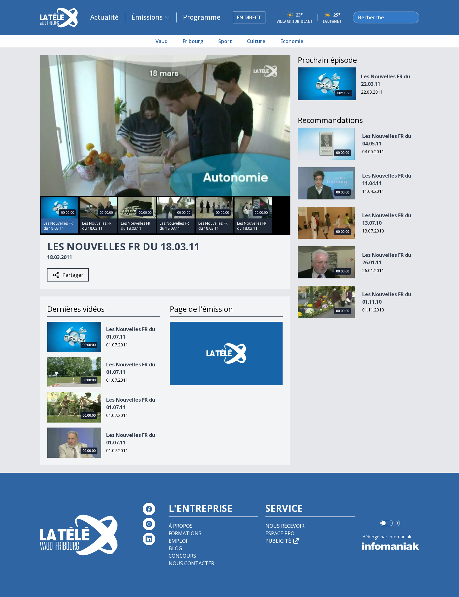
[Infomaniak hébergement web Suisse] (390, 546)
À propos (181, 525)
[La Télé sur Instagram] (149, 524)
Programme (201, 17)
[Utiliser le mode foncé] (398, 523)
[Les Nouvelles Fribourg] (226, 353)
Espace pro (279, 533)
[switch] (386, 523)
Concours (182, 555)
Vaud (161, 41)
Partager (72, 275)
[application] (165, 125)
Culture (256, 41)
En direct (249, 17)
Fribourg (193, 41)
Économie (292, 41)
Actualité (104, 17)
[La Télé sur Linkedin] (149, 539)
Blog (175, 548)
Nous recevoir (284, 525)
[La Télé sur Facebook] (149, 509)
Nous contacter (191, 563)
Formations (185, 533)
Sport (225, 41)
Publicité (278, 540)
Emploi (178, 540)
